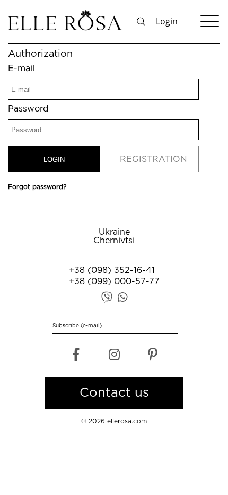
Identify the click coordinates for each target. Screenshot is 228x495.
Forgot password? (37, 187)
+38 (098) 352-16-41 (112, 271)
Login (167, 21)
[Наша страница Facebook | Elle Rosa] (75, 357)
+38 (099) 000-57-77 (114, 282)
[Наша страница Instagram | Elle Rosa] (114, 357)
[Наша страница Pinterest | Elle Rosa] (152, 357)
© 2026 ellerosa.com (114, 421)
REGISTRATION (153, 160)
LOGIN (54, 160)
